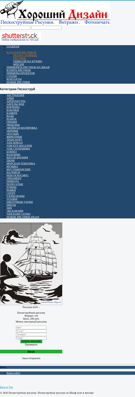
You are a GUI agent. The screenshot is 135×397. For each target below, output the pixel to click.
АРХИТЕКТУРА (16, 101)
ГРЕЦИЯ (12, 122)
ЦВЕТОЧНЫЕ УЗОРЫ (20, 202)
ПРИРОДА (13, 181)
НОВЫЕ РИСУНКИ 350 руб (23, 216)
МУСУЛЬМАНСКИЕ (19, 169)
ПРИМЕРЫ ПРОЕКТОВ (21, 73)
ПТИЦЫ (11, 187)
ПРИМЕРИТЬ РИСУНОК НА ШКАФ (28, 67)
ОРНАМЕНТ (14, 178)
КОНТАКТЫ (14, 79)
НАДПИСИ (13, 172)
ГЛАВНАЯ (13, 46)
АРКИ (10, 98)
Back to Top (6, 387)
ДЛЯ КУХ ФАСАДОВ (19, 145)
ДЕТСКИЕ (13, 133)
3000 (9, 208)
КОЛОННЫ (13, 154)
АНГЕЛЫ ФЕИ (15, 104)
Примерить (31, 344)
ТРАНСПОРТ (14, 139)
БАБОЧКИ (13, 110)
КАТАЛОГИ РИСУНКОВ (21, 52)
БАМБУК (12, 113)
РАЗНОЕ (12, 119)
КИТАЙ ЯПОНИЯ (17, 157)
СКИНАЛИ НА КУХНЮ (27, 61)
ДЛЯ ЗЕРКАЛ (15, 142)
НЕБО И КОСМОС (18, 175)
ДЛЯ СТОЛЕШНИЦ (18, 148)
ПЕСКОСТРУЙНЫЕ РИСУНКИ (25, 57)
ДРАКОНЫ (13, 125)
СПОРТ (11, 193)
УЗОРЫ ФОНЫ (16, 196)
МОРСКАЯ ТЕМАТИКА (21, 163)
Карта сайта (13, 373)
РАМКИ (11, 190)
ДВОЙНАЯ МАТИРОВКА (22, 128)
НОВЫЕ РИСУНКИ (18, 82)
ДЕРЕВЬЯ (12, 130)
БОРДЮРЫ (13, 107)
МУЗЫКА (12, 166)
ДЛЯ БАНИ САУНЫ (18, 214)
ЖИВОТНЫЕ (14, 136)
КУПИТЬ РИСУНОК (19, 70)
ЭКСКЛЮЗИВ (15, 211)
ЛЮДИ (11, 160)
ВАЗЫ (10, 116)
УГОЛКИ (12, 199)
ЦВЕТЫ (11, 205)
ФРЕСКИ (18, 64)
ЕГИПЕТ (12, 151)
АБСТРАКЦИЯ (15, 95)
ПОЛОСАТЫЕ (15, 184)
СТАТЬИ (12, 76)
